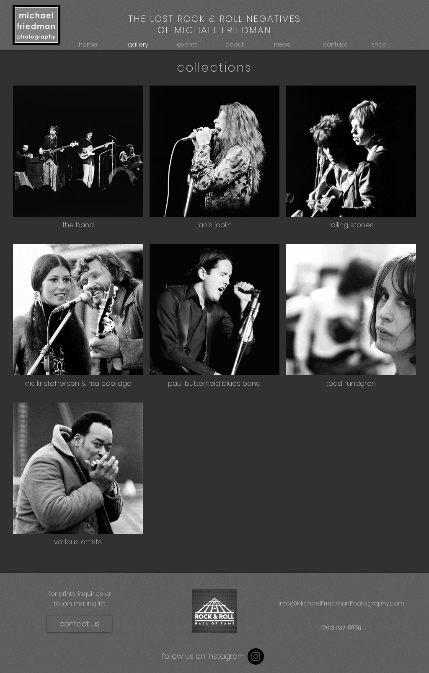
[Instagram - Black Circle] (256, 656)
